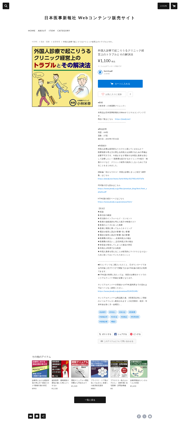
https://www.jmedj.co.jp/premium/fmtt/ (115, 202)
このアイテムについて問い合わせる (118, 341)
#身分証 (122, 312)
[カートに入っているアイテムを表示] (174, 6)
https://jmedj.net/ (123, 119)
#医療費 (132, 312)
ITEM (52, 30)
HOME (31, 30)
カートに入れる (122, 83)
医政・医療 (45, 42)
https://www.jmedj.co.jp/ (150, 416)
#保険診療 (103, 321)
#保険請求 (103, 317)
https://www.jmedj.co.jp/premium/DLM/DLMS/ (118, 291)
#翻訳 (113, 321)
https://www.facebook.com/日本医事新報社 (139, 416)
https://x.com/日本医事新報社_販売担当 (144, 416)
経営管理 (56, 42)
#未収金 (114, 317)
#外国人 (112, 312)
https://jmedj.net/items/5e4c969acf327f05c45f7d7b (121, 179)
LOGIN (163, 6)
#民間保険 (135, 317)
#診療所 (102, 312)
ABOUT (42, 30)
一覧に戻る (90, 400)
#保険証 (124, 317)
